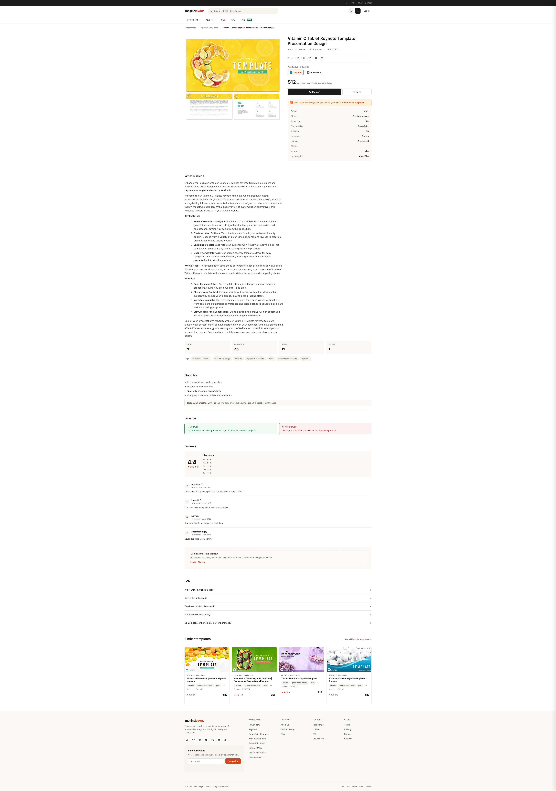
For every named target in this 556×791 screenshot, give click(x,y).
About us (285, 724)
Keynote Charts (256, 757)
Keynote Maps (255, 748)
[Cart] (358, 11)
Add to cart (314, 92)
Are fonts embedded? (195, 598)
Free (246, 20)
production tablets (205, 685)
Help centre (318, 724)
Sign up (201, 562)
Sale (223, 20)
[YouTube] (219, 739)
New (233, 20)
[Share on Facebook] (315, 58)
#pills (271, 359)
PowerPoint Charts (257, 752)
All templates (190, 28)
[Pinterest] (206, 739)
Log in (367, 11)
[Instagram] (212, 739)
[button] (232, 79)
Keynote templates (209, 28)
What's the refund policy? (197, 614)
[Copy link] (297, 58)
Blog (283, 734)
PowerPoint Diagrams (259, 734)
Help (360, 3)
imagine (194, 11)
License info (318, 738)
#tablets (238, 359)
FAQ (315, 734)
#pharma (306, 359)
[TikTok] (225, 739)
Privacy (347, 729)
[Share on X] (303, 58)
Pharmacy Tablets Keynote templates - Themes (348, 679)
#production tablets (255, 359)
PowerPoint (192, 20)
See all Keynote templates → (358, 639)
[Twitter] (187, 739)
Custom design (288, 729)
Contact (368, 3)
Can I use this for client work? (200, 606)
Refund (347, 734)
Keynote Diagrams (257, 738)
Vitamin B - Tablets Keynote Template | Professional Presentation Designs (253, 679)
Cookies (348, 738)
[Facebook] (193, 739)
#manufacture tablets (287, 359)
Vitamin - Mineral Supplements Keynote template (206, 679)
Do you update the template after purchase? (207, 622)
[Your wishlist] (351, 11)
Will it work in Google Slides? (199, 589)
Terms (347, 724)
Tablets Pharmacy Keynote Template (299, 678)
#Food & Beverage (222, 359)
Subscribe (233, 761)
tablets (191, 685)
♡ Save (357, 92)
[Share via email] (322, 58)
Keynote (209, 20)
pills (218, 685)
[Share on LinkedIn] (309, 58)
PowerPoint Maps (257, 743)
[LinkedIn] (199, 739)
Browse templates (355, 102)
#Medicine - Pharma (201, 359)
